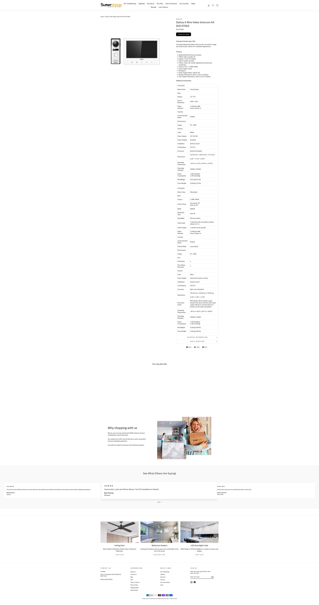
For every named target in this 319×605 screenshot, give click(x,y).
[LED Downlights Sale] (199, 532)
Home (102, 16)
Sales (193, 3)
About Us (133, 571)
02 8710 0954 (108, 579)
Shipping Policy (135, 587)
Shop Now (120, 554)
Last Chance (163, 7)
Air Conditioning (130, 3)
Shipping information (197, 337)
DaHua (179, 19)
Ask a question (197, 341)
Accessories (184, 3)
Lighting (142, 3)
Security (160, 3)
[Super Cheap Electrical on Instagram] (191, 582)
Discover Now (159, 554)
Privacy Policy (134, 585)
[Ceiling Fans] (120, 532)
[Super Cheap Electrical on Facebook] (195, 582)
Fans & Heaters (171, 3)
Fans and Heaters (165, 582)
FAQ (132, 579)
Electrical (150, 3)
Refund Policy (134, 590)
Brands (153, 7)
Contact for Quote (183, 34)
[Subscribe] (212, 577)
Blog (132, 577)
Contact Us (134, 574)
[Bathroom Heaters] (159, 532)
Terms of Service (135, 582)
